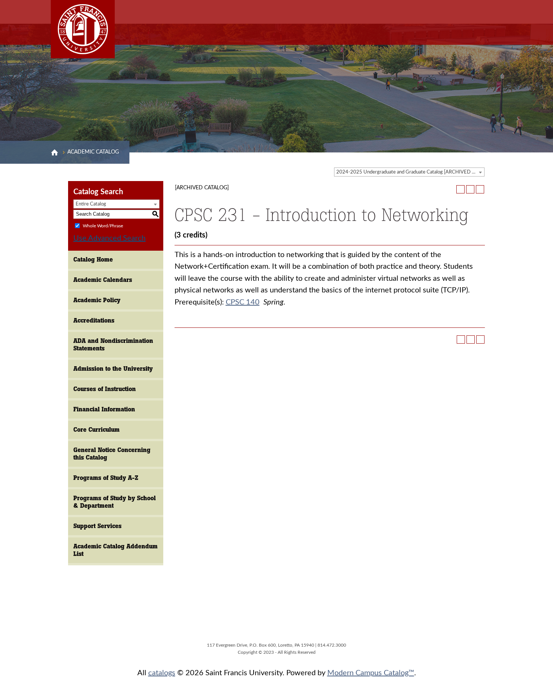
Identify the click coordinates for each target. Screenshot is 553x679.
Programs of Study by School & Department (114, 502)
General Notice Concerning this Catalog (111, 453)
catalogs (161, 673)
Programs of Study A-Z (105, 477)
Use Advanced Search (109, 238)
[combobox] (409, 172)
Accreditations (93, 320)
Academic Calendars (102, 279)
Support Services (97, 526)
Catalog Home (93, 259)
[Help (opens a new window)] (480, 189)
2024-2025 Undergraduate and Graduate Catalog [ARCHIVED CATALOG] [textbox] (410, 172)
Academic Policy (96, 300)
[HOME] (54, 152)
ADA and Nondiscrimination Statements (113, 344)
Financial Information (104, 409)
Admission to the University (113, 368)
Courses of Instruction (104, 389)
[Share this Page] (460, 189)
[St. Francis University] (83, 29)
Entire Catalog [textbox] (91, 204)
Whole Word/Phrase (103, 225)
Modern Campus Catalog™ (370, 673)
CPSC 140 (243, 302)
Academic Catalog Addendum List (115, 550)
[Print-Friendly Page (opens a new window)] (470, 189)
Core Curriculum (96, 429)
